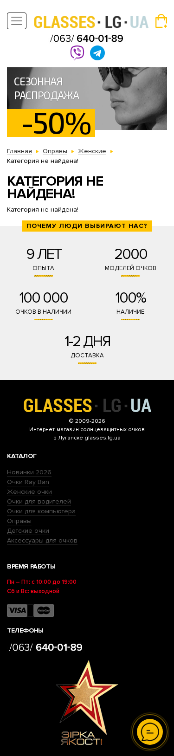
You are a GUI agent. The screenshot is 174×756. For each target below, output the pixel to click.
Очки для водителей (39, 501)
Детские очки (28, 531)
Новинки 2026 (29, 472)
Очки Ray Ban (28, 482)
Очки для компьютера (41, 511)
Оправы (19, 521)
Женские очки (29, 492)
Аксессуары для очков (42, 540)
